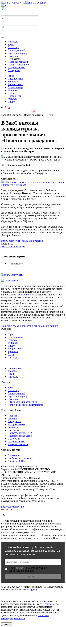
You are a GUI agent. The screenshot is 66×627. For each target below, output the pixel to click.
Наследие (13, 41)
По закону (13, 47)
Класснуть (19, 246)
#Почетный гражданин (21, 240)
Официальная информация (22, 402)
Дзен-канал (14, 455)
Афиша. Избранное (18, 64)
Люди (11, 93)
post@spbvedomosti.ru (13, 506)
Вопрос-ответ (15, 84)
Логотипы (13, 430)
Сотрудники (14, 421)
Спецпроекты (15, 78)
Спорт (11, 101)
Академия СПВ (16, 67)
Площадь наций (16, 50)
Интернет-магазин (18, 61)
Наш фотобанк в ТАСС (20, 433)
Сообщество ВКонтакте (21, 458)
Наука (11, 44)
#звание (39, 240)
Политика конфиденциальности (25, 404)
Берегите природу (17, 53)
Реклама (12, 418)
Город (11, 75)
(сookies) (48, 604)
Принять (7, 624)
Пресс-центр (14, 96)
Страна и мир (15, 87)
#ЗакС (4, 240)
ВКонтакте (7, 246)
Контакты (13, 427)
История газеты (16, 424)
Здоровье (13, 81)
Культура (12, 98)
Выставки (13, 56)
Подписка (13, 415)
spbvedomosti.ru (25, 294)
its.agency (32, 589)
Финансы (13, 90)
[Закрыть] (2, 521)
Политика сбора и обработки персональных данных (29, 326)
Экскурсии (14, 70)
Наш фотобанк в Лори (20, 435)
